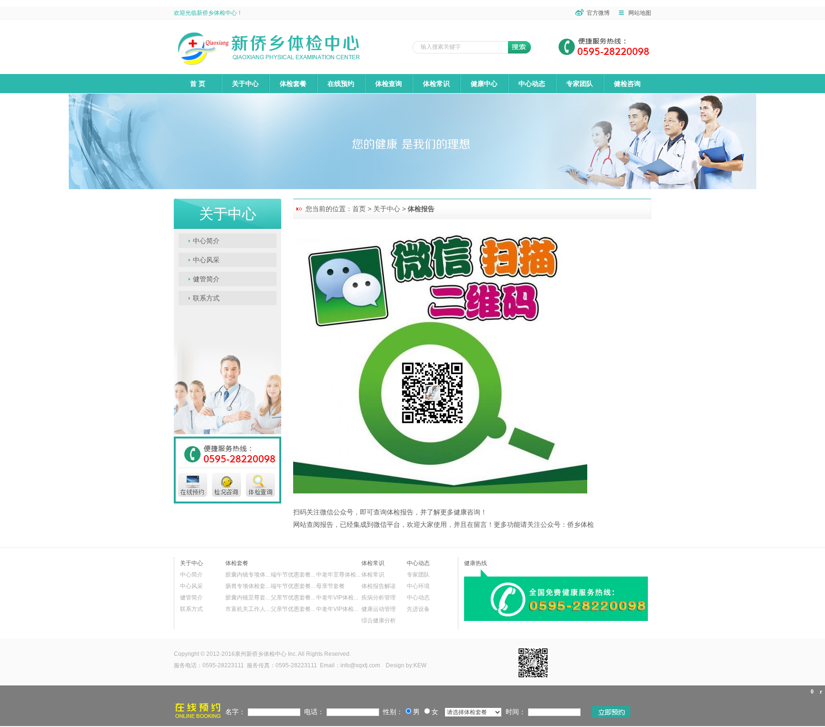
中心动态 (531, 83)
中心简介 (206, 241)
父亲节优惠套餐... (293, 597)
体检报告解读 (378, 586)
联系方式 (206, 298)
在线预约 (341, 83)
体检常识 (436, 83)
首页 (359, 209)
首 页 (197, 83)
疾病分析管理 (378, 597)
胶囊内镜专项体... (247, 574)
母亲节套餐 (330, 586)
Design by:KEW (407, 665)
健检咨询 (627, 83)
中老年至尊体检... (338, 574)
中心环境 (418, 586)
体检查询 (388, 83)
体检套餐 (293, 83)
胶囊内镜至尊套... (247, 597)
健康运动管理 (378, 609)
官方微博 (598, 13)
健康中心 (484, 83)
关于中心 (245, 83)
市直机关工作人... (247, 609)
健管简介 (206, 279)
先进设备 (418, 609)
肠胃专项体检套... (247, 586)
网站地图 (639, 13)
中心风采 (206, 260)
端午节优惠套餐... (293, 574)
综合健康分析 (378, 620)
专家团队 (579, 83)
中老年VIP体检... (337, 597)
